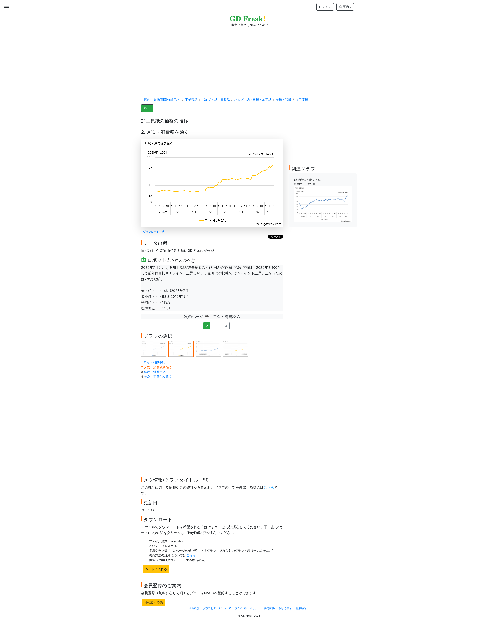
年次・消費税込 (155, 372)
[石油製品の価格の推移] (323, 204)
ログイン (325, 7)
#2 (146, 108)
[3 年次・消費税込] (208, 348)
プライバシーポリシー (247, 608)
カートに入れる (156, 569)
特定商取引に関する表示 (278, 608)
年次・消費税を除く (158, 377)
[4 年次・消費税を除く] (235, 348)
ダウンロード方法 (154, 231)
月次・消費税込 (154, 363)
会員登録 (345, 7)
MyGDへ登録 (153, 602)
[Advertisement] (249, 58)
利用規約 (301, 608)
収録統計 (194, 608)
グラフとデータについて (217, 608)
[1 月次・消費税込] (153, 348)
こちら (269, 487)
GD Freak (248, 18)
